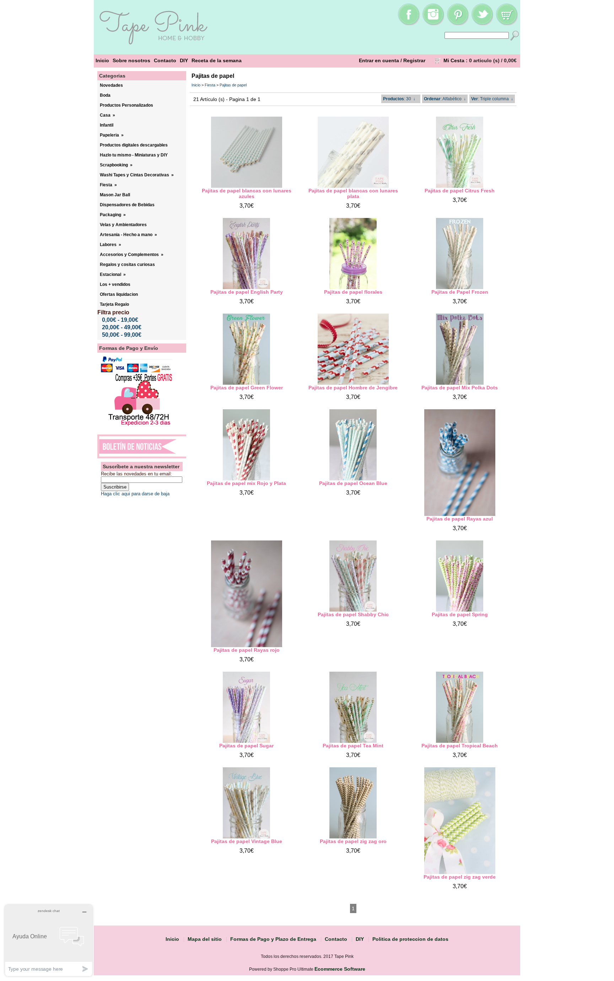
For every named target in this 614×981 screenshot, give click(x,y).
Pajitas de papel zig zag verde (460, 877)
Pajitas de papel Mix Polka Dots (459, 387)
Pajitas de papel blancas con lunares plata (353, 193)
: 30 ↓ (399, 98)
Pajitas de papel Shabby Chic (353, 614)
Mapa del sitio (205, 939)
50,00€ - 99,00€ (121, 335)
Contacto (165, 60)
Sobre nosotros (131, 60)
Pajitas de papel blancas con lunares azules (246, 193)
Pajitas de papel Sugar (246, 745)
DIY (184, 60)
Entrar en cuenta (379, 60)
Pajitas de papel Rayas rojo (247, 650)
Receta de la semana (217, 60)
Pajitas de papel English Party (246, 292)
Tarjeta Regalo (114, 304)
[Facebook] (409, 23)
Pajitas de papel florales (353, 292)
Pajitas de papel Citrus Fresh (460, 190)
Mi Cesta (453, 60)
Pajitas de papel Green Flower (246, 387)
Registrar (414, 60)
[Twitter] (482, 23)
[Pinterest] (458, 23)
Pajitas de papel (233, 85)
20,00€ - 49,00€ (121, 327)
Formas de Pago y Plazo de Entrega (273, 939)
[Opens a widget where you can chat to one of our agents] (48, 940)
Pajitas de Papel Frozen (459, 292)
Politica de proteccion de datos (410, 939)
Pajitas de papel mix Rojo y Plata (246, 483)
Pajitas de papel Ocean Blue (353, 483)
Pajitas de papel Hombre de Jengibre (353, 387)
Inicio (102, 60)
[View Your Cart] (507, 23)
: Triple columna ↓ (492, 98)
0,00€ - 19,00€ (120, 320)
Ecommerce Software (339, 969)
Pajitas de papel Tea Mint (353, 745)
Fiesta (210, 85)
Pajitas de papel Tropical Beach (459, 745)
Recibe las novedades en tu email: (136, 473)
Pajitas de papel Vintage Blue (246, 841)
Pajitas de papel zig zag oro (353, 841)
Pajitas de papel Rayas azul (459, 519)
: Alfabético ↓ (445, 98)
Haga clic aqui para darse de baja (135, 493)
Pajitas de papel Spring (460, 614)
